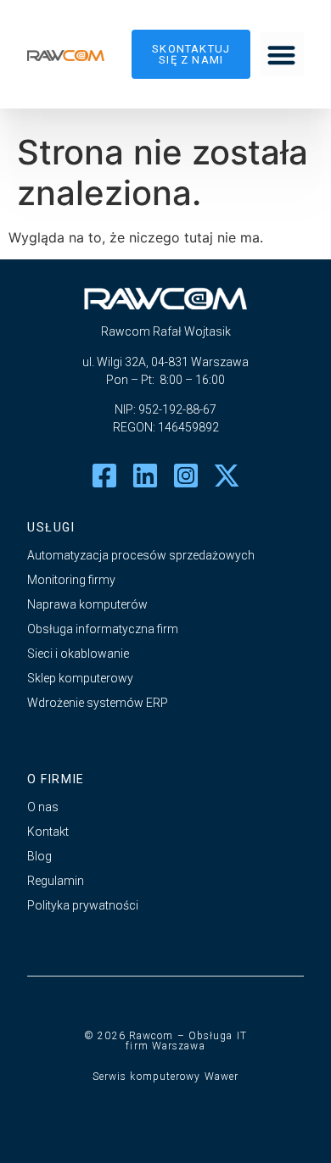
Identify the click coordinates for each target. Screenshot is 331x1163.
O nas (43, 807)
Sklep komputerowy (80, 678)
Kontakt (48, 831)
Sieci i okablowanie (78, 653)
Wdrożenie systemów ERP (97, 702)
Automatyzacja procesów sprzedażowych (141, 555)
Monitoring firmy (71, 580)
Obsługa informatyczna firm (102, 629)
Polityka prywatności (82, 905)
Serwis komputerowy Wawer (165, 1076)
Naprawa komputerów (87, 604)
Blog (39, 856)
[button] (282, 54)
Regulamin (55, 881)
